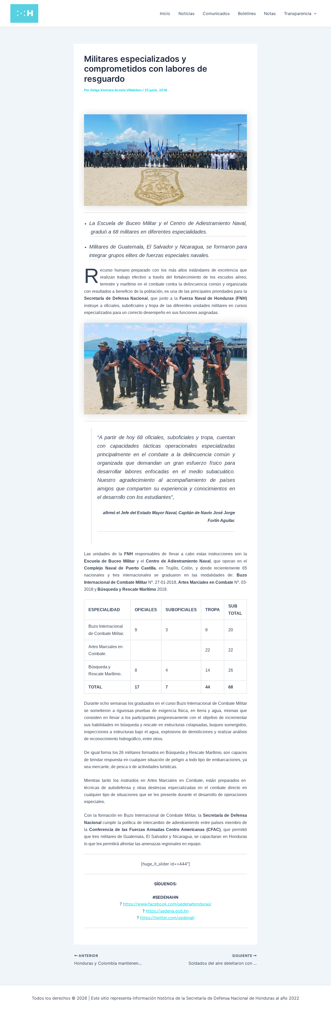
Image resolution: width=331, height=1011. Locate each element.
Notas (270, 13)
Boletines (247, 13)
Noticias (186, 13)
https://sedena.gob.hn (167, 910)
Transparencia (297, 13)
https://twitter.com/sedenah (167, 917)
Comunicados (216, 13)
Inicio (165, 13)
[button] (314, 13)
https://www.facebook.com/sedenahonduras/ (167, 904)
